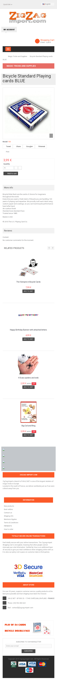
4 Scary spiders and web (28, 378)
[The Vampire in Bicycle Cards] (28, 268)
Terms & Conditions (11, 523)
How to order (8, 529)
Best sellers (8, 509)
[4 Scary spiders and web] (28, 364)
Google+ (29, 146)
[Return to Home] (4, 56)
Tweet (8, 146)
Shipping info (8, 516)
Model (5, 142)
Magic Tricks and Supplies (17, 56)
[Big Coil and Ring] (28, 412)
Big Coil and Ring (28, 426)
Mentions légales (10, 519)
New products (9, 506)
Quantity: (6, 164)
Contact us (8, 513)
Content (6, 237)
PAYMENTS (8, 526)
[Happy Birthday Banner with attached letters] (28, 316)
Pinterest (41, 146)
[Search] (50, 29)
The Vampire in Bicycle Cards (28, 282)
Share (18, 146)
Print (7, 152)
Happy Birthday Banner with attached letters (28, 330)
